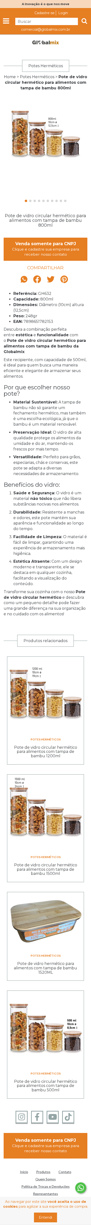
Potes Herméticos (37, 77)
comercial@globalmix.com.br (45, 29)
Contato (64, 1172)
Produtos (43, 1172)
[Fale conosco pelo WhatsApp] (80, 1187)
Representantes (45, 1194)
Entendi (45, 1217)
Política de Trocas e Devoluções (45, 1186)
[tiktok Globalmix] (68, 1117)
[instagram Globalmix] (22, 1117)
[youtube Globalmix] (53, 1117)
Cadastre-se (44, 13)
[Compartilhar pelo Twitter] (51, 279)
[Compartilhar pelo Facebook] (37, 279)
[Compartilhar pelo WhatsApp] (25, 279)
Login (63, 13)
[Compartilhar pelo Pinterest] (64, 279)
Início (24, 1172)
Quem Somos (45, 1179)
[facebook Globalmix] (37, 1117)
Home (10, 77)
